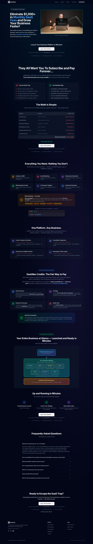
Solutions (62, 2)
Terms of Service (70, 524)
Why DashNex (50, 524)
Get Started (81, 2)
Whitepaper (50, 531)
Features (56, 2)
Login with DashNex (45, 49)
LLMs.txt (49, 533)
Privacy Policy (70, 526)
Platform (68, 2)
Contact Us (69, 529)
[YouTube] (13, 531)
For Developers (51, 526)
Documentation (51, 529)
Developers (74, 2)
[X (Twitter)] (8, 531)
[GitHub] (11, 531)
